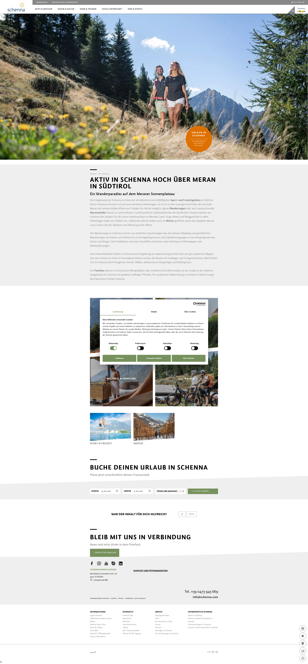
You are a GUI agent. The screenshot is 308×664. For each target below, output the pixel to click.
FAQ (157, 619)
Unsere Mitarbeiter (98, 637)
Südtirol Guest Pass (98, 625)
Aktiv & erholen (43, 9)
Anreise (95, 491)
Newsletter (127, 619)
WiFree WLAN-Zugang (132, 634)
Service (158, 612)
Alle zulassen (188, 358)
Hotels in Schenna (195, 616)
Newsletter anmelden (105, 553)
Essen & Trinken (88, 9)
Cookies (113, 598)
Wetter (93, 622)
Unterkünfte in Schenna (200, 612)
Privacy (121, 598)
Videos (125, 628)
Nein (191, 514)
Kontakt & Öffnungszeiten (100, 634)
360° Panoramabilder (131, 631)
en (299, 2)
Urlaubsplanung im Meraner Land (65, 2)
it (295, 2)
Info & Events (135, 9)
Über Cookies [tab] (190, 312)
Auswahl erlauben (154, 358)
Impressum (129, 598)
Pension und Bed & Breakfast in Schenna (200, 620)
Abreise (127, 491)
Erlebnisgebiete (42, 2)
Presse (158, 625)
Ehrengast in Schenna (163, 631)
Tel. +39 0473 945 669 (201, 592)
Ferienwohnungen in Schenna (199, 625)
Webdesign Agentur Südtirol (93, 652)
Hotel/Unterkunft (112, 9)
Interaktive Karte (129, 625)
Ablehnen (119, 358)
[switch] (140, 348)
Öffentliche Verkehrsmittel (100, 619)
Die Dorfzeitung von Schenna (166, 634)
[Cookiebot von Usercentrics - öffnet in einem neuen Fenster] (194, 304)
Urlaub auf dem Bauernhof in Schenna (203, 628)
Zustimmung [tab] (118, 312)
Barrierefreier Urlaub (163, 622)
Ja (182, 514)
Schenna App (128, 616)
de (292, 2)
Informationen (98, 612)
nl (303, 2)
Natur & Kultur (66, 9)
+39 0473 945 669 (101, 580)
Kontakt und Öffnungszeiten (150, 570)
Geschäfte (94, 631)
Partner (158, 628)
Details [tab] (154, 312)
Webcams (126, 622)
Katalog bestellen (162, 616)
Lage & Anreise (96, 616)
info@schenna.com (205, 597)
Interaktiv (128, 612)
